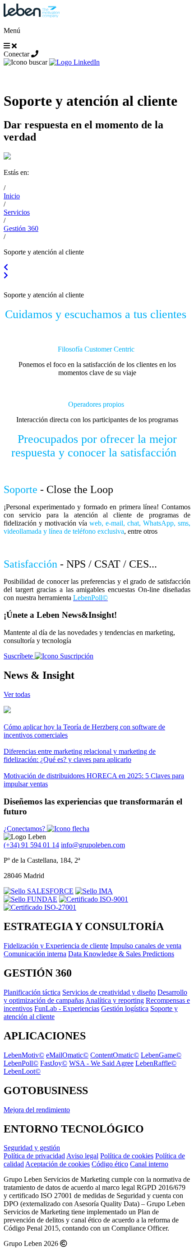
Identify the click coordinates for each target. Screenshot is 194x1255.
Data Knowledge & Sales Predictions (121, 954)
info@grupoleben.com (93, 845)
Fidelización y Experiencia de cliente (56, 945)
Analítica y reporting (114, 1000)
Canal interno (149, 1164)
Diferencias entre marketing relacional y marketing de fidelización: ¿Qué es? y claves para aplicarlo (80, 755)
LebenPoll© (21, 1063)
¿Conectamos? (25, 828)
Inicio (12, 196)
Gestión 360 (21, 228)
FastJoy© (53, 1063)
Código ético (110, 1164)
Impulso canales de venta (145, 945)
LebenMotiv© (24, 1055)
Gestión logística (124, 1008)
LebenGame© (161, 1055)
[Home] (32, 15)
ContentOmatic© (114, 1055)
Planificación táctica (32, 992)
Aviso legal (82, 1156)
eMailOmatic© (67, 1055)
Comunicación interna (35, 954)
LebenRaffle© (155, 1063)
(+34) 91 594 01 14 (31, 845)
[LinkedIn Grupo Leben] (74, 62)
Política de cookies (126, 1156)
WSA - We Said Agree (101, 1063)
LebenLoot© (22, 1071)
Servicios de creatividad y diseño (109, 992)
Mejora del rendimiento (37, 1110)
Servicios (17, 212)
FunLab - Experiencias (66, 1008)
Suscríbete (19, 656)
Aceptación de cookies (57, 1164)
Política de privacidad (34, 1156)
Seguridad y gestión (32, 1148)
